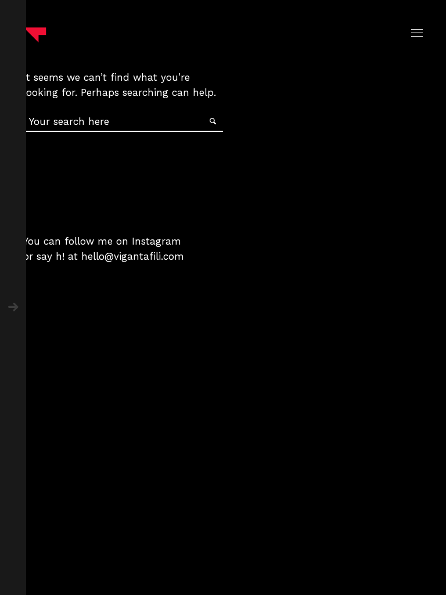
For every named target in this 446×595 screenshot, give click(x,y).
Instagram (156, 241)
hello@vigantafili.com (132, 256)
